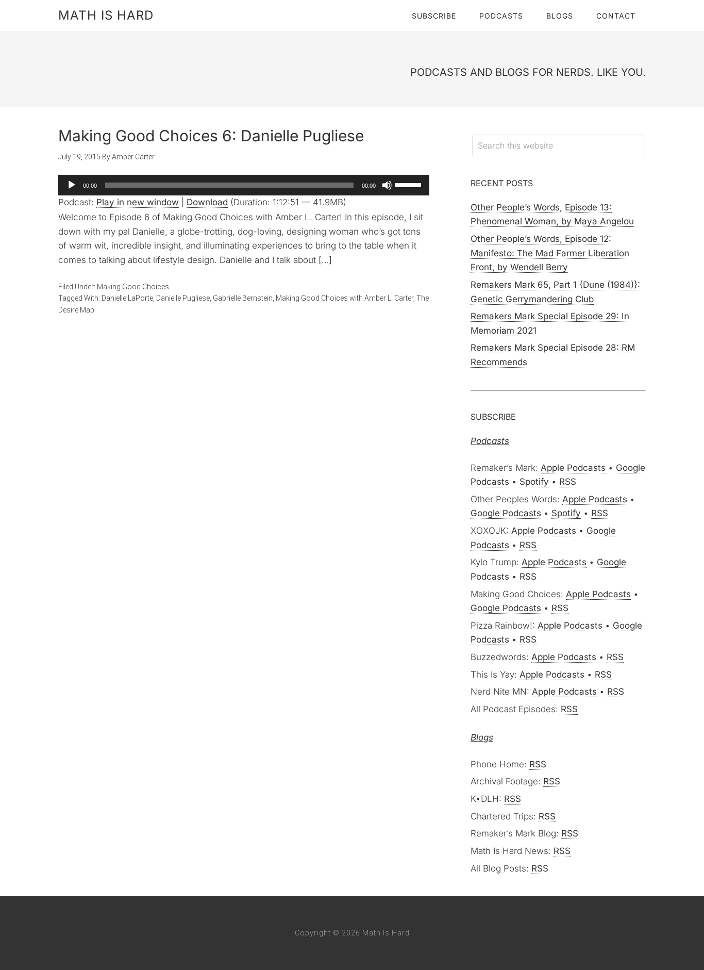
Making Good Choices (133, 287)
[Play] (71, 185)
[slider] (409, 184)
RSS (567, 481)
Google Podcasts (506, 513)
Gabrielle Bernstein (243, 298)
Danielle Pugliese (183, 298)
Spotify (534, 481)
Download (207, 202)
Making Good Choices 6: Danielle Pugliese (211, 135)
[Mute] (387, 185)
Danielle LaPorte (127, 298)
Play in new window (137, 202)
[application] (243, 185)
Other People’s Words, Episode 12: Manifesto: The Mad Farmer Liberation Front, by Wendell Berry (550, 253)
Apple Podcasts (573, 468)
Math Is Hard (106, 15)
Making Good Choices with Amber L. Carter (344, 298)
